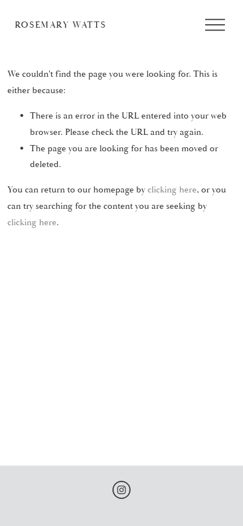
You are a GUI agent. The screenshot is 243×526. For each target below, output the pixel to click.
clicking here (172, 189)
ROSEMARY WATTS (60, 24)
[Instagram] (121, 490)
